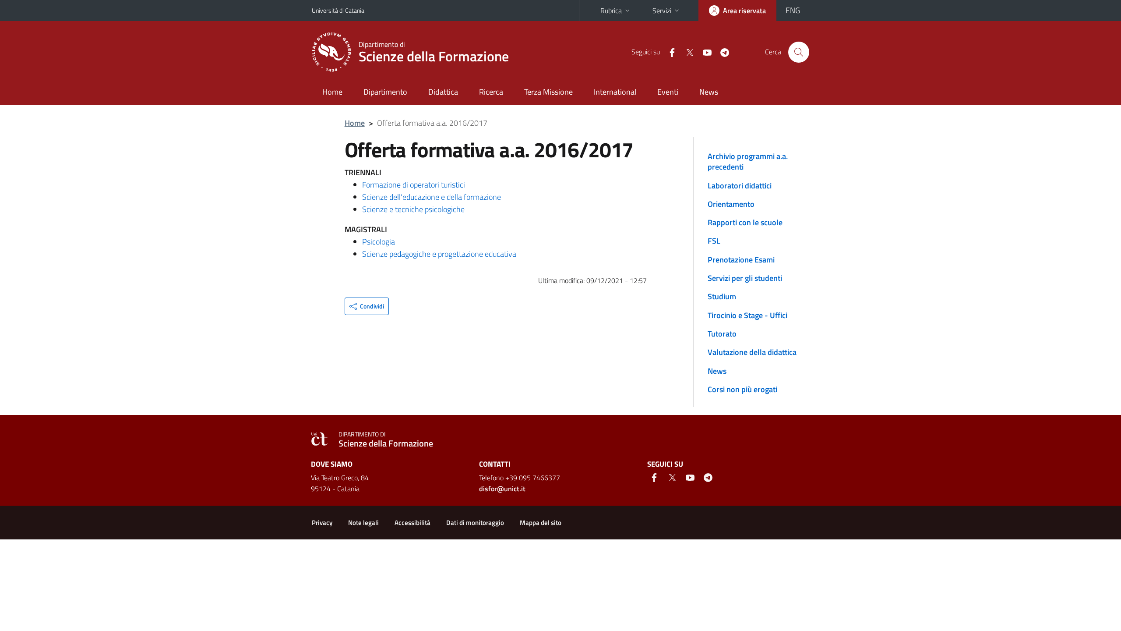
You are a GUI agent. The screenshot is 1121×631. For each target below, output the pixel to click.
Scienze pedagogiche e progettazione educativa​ (439, 254)
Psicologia (378, 242)
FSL (714, 241)
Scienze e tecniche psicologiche (413, 209)
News (708, 92)
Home (332, 92)
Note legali (363, 523)
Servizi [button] (661, 10)
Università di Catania (338, 10)
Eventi (667, 92)
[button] (367, 306)
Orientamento (731, 204)
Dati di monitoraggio (475, 523)
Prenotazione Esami (741, 260)
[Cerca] (798, 52)
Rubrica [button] (611, 10)
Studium (722, 296)
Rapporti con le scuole (745, 222)
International (615, 92)
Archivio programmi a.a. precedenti (748, 161)
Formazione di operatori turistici (413, 185)
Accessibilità (412, 523)
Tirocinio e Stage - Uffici (747, 315)
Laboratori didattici (740, 185)
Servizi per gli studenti (745, 278)
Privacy (322, 523)
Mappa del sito (540, 523)
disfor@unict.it (502, 488)
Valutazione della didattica (752, 352)
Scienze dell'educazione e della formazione (431, 197)
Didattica (443, 92)
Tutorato (722, 334)
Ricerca (491, 92)
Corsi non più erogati (742, 389)
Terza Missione (548, 92)
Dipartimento (385, 92)
